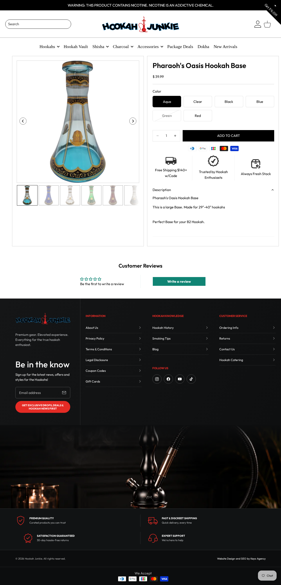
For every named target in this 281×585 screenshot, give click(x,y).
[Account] (258, 24)
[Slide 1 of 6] (27, 195)
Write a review (179, 281)
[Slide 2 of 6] (49, 195)
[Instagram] (157, 379)
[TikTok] (191, 379)
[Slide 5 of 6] (113, 195)
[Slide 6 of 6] (134, 195)
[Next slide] (134, 122)
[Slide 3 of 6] (70, 195)
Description (162, 190)
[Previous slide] (22, 122)
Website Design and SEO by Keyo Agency (241, 558)
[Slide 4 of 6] (91, 195)
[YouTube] (179, 379)
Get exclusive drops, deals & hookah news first (43, 407)
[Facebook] (168, 379)
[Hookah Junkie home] (42, 318)
